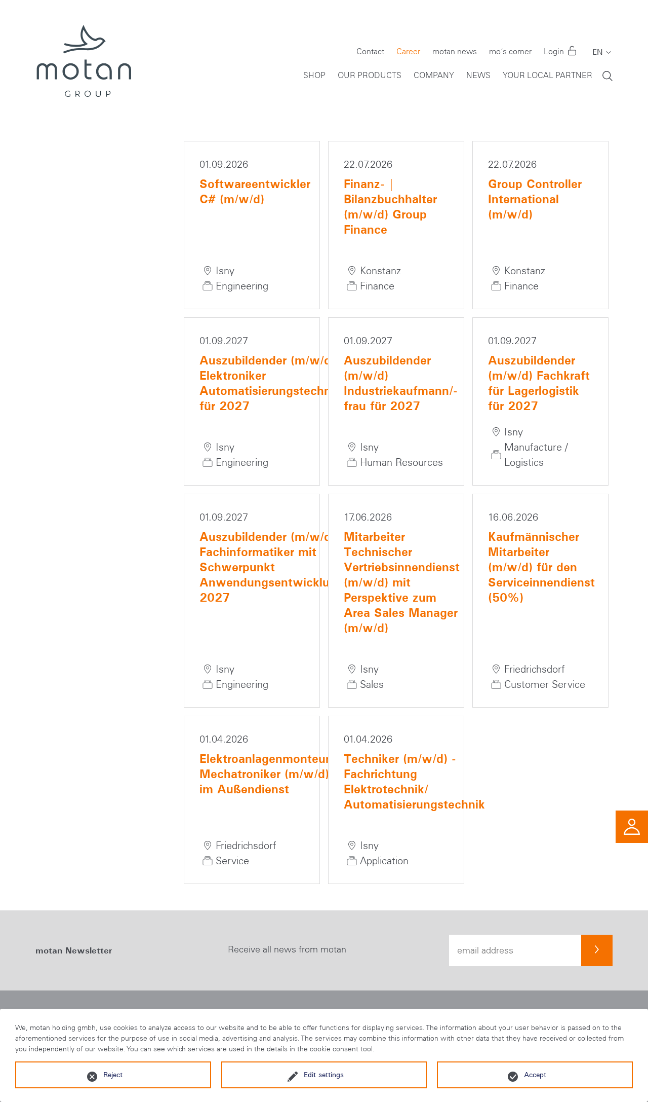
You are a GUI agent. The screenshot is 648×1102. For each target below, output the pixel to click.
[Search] (607, 75)
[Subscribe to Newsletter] (597, 950)
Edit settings (324, 1074)
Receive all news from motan (287, 949)
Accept (535, 1074)
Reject (113, 1074)
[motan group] (83, 61)
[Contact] (632, 825)
